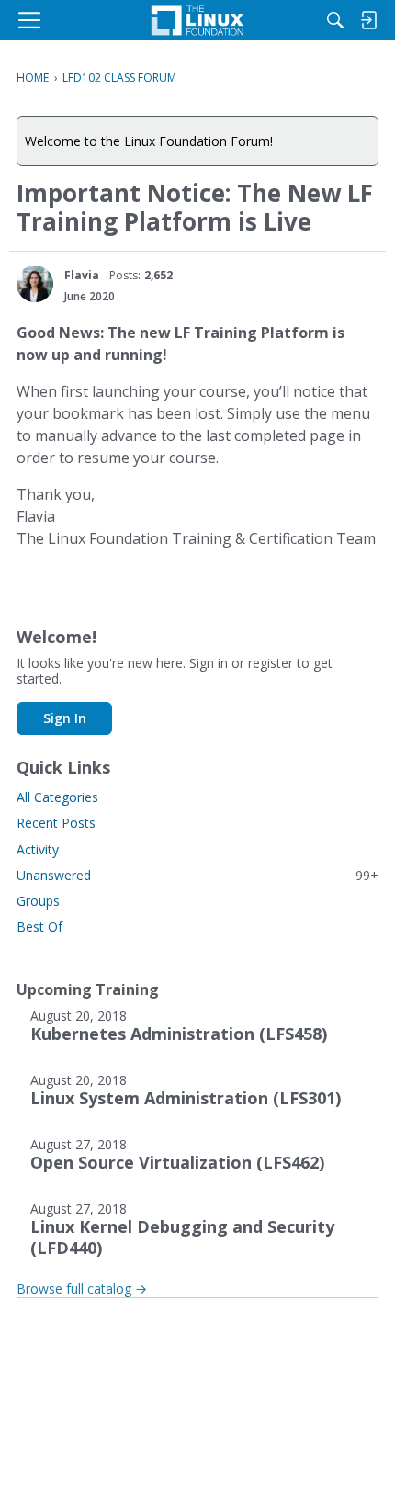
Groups (38, 901)
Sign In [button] (64, 718)
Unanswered (197, 875)
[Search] (335, 20)
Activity (38, 849)
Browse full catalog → (82, 1288)
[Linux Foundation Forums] (197, 20)
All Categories (57, 797)
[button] (35, 284)
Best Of (39, 926)
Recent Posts (56, 822)
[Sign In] (368, 20)
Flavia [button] (81, 275)
